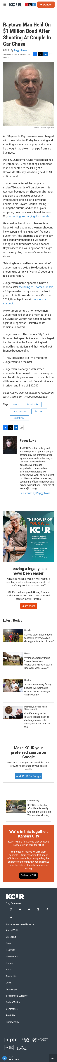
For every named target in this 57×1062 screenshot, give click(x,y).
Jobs (8, 983)
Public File (11, 1015)
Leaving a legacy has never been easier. (28, 571)
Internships (11, 989)
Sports (27, 630)
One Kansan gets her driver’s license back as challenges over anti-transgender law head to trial (37, 720)
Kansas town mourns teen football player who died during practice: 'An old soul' (39, 638)
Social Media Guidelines (17, 996)
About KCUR (12, 930)
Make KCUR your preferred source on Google (28, 752)
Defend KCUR (28, 875)
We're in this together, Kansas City (28, 833)
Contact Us (11, 976)
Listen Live (11, 937)
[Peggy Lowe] (10, 445)
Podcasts (10, 950)
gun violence (20, 411)
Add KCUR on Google (28, 776)
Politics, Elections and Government (35, 708)
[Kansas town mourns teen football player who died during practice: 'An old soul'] (13, 635)
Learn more (28, 605)
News (16, 404)
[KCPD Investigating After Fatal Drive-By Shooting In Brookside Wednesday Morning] (16, 806)
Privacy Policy (12, 1022)
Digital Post (19, 418)
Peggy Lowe (20, 50)
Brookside (32, 404)
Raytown (39, 411)
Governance (12, 1009)
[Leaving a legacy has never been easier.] (28, 536)
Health (27, 680)
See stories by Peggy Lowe (35, 493)
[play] (5, 1058)
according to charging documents (29, 216)
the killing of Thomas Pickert (36, 287)
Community (33, 800)
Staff (8, 970)
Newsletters (12, 956)
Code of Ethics (13, 1002)
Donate (47, 4)
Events (9, 963)
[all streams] (53, 1058)
